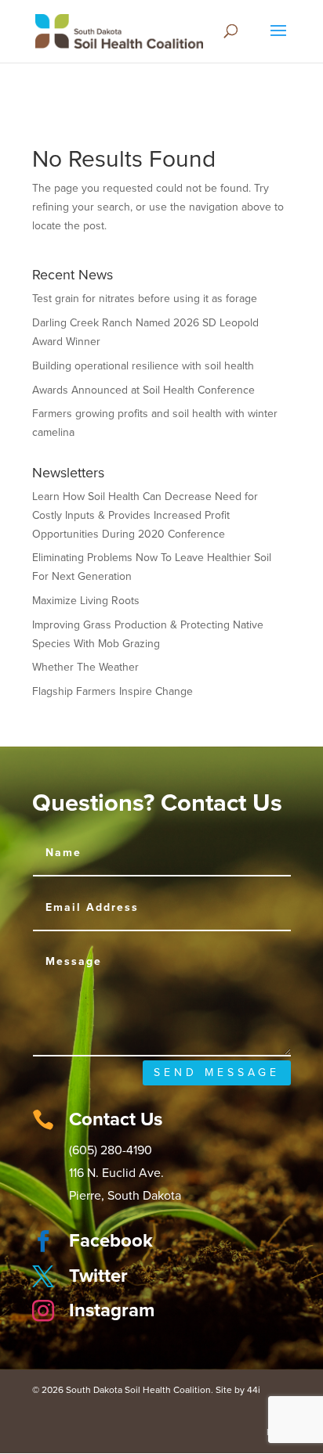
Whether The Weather (85, 667)
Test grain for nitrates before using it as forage (144, 298)
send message (217, 1072)
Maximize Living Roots (86, 600)
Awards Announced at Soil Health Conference (143, 390)
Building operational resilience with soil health (143, 365)
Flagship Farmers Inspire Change (112, 691)
